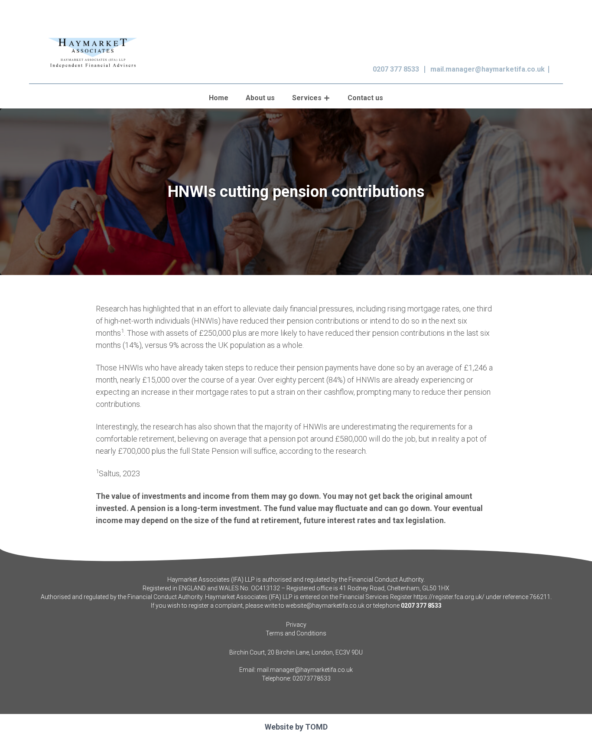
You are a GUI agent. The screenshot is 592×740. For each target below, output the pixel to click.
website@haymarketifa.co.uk (325, 605)
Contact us (365, 98)
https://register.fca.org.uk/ (449, 596)
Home (218, 98)
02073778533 (312, 678)
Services (307, 98)
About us (260, 98)
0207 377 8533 (396, 69)
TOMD (316, 726)
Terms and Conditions (296, 633)
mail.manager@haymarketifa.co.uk (487, 69)
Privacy (296, 624)
